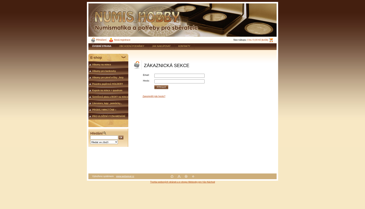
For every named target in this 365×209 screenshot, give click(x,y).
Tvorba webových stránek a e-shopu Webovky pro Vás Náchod (182, 182)
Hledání (96, 133)
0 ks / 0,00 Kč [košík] (257, 40)
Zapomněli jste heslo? (154, 96)
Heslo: (146, 80)
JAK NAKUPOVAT (161, 46)
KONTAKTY (184, 46)
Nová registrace (122, 40)
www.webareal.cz (125, 176)
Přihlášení (101, 40)
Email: (146, 75)
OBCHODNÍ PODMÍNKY (131, 46)
